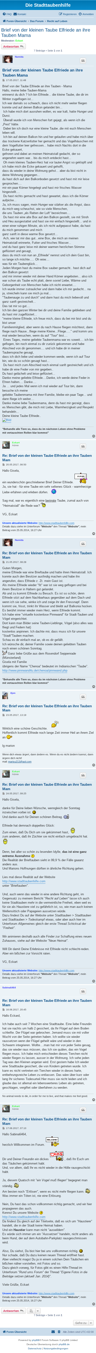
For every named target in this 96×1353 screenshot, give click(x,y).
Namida (19, 56)
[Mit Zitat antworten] (83, 60)
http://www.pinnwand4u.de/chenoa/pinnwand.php (34, 670)
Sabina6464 (9, 987)
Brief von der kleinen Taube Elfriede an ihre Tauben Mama (45, 32)
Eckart (19, 40)
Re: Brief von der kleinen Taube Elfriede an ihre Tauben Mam (47, 458)
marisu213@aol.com (19, 761)
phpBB (35, 1340)
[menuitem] (7, 14)
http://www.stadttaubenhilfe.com (56, 523)
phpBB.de (64, 1344)
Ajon (12, 693)
